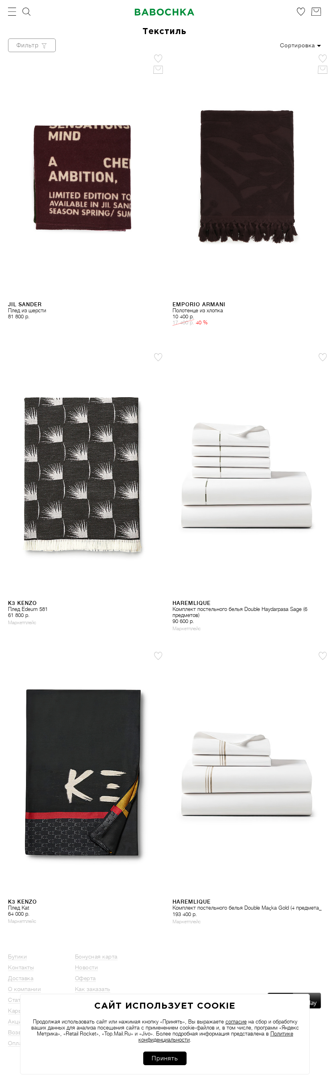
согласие (236, 1022)
